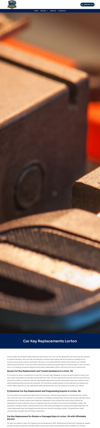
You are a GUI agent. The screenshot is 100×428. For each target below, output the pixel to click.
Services (43, 11)
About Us (53, 11)
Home (36, 11)
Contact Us (62, 11)
